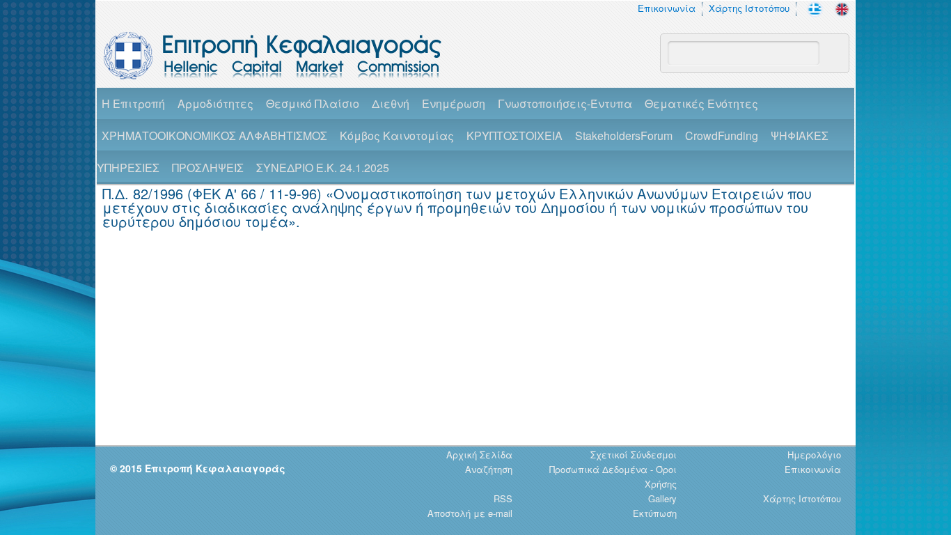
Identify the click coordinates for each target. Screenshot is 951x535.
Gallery (662, 498)
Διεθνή (390, 103)
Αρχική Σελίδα (479, 454)
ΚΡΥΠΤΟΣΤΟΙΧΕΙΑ (514, 135)
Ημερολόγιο (814, 454)
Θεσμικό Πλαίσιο (312, 103)
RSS (503, 498)
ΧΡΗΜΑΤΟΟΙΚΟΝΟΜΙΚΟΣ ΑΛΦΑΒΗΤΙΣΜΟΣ (214, 135)
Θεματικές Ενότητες (701, 103)
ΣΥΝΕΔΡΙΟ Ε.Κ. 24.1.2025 (322, 168)
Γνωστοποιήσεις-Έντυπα (565, 103)
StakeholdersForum (624, 135)
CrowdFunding (721, 135)
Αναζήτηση (488, 469)
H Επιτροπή (133, 103)
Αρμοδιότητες (215, 103)
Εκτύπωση (655, 513)
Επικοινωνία (666, 8)
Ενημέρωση (453, 103)
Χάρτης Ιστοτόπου (749, 8)
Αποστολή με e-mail (469, 513)
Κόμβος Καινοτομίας (397, 135)
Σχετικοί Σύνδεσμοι (633, 454)
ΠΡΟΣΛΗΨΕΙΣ (208, 168)
